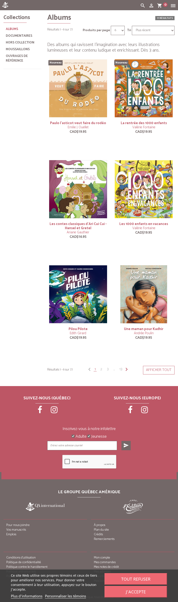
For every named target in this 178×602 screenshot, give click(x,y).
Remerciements (104, 539)
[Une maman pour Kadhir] (144, 294)
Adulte (80, 437)
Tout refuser (135, 579)
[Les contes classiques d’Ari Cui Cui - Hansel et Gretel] (78, 189)
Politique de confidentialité (23, 562)
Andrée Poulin (144, 333)
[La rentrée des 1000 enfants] (144, 88)
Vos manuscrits (16, 530)
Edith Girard (78, 333)
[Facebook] (40, 411)
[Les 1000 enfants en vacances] (144, 189)
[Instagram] (54, 411)
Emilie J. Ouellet (78, 127)
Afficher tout (159, 370)
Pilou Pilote (78, 329)
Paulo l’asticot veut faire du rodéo (78, 123)
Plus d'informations (26, 596)
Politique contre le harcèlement (27, 567)
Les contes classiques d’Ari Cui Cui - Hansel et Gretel (78, 226)
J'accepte (136, 592)
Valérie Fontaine (143, 127)
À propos (99, 525)
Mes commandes (105, 562)
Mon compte (102, 557)
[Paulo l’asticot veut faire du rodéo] (78, 88)
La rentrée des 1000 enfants (144, 123)
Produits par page (96, 30)
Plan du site (101, 530)
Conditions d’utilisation (21, 557)
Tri (129, 30)
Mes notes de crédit (106, 567)
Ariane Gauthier (78, 232)
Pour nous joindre (18, 525)
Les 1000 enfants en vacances (143, 224)
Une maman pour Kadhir (143, 329)
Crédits (98, 534)
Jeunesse (98, 437)
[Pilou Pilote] (78, 294)
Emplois (11, 534)
